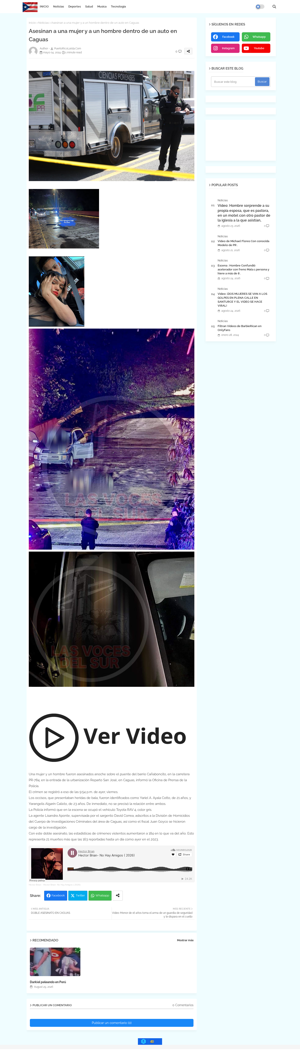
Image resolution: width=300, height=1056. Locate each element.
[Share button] (118, 896)
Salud (89, 6)
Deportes (74, 6)
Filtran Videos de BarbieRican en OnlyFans (240, 328)
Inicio (32, 22)
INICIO (44, 6)
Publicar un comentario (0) (112, 1023)
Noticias (58, 6)
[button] (274, 6)
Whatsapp (102, 895)
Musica (102, 6)
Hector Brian (35, 884)
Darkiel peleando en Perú (48, 982)
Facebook (58, 895)
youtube (259, 48)
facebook (228, 36)
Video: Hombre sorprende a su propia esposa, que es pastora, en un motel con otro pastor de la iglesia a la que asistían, (244, 212)
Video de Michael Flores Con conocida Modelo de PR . (243, 243)
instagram (228, 48)
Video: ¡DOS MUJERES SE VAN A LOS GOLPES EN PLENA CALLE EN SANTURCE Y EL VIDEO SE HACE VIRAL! (242, 300)
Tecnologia (118, 6)
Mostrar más (185, 940)
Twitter (80, 895)
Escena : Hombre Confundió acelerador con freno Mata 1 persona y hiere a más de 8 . (243, 269)
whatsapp (259, 36)
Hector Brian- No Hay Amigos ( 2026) (61, 884)
